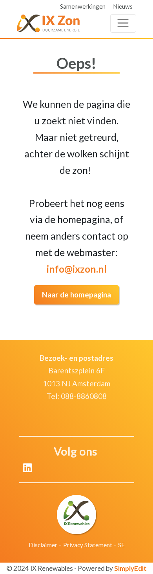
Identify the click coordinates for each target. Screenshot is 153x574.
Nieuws (123, 6)
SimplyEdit (130, 568)
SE (121, 544)
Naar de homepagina (76, 294)
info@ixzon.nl (77, 269)
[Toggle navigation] (123, 23)
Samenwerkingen (83, 6)
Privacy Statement (87, 544)
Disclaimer (43, 544)
